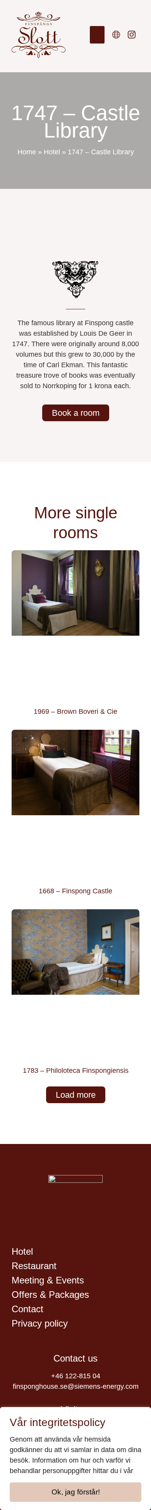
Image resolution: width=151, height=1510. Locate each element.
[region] (75, 1458)
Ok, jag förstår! (75, 1492)
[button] (97, 35)
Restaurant (34, 1266)
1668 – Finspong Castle (75, 891)
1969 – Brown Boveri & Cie (75, 711)
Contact (27, 1309)
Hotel (52, 152)
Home (26, 152)
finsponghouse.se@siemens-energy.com (76, 1386)
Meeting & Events (48, 1280)
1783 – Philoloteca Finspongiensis (76, 1070)
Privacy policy (40, 1323)
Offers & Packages (50, 1294)
